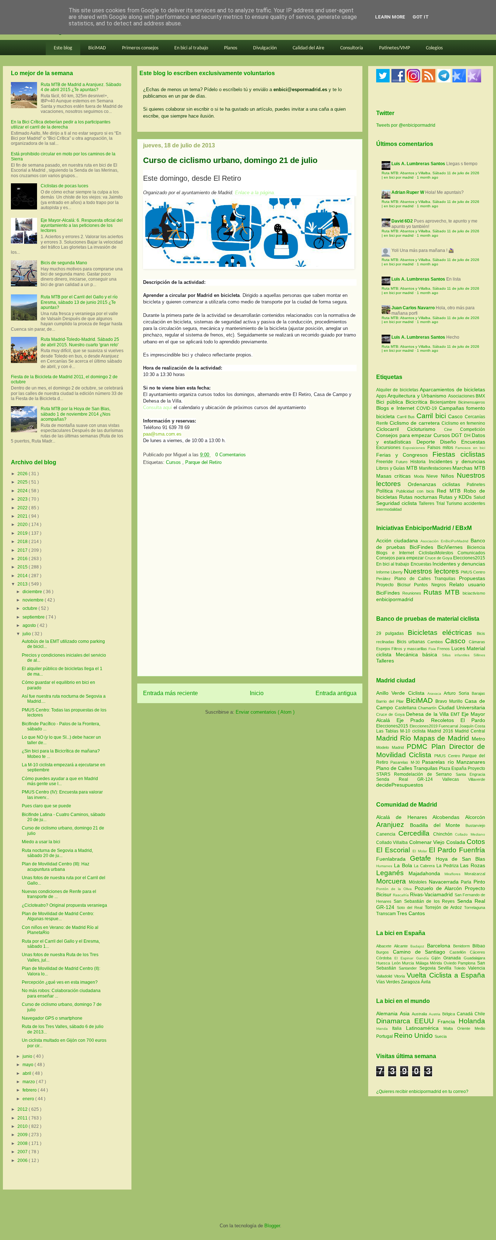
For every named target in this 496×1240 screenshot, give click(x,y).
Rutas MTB (441, 592)
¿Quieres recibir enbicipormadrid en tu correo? (422, 1091)
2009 (23, 1134)
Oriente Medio (471, 1028)
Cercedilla (415, 833)
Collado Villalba (392, 842)
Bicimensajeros (471, 402)
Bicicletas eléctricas (440, 632)
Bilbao (478, 946)
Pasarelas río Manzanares (453, 762)
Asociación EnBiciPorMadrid (444, 541)
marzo (29, 1081)
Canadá (466, 1013)
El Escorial (394, 850)
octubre (30, 608)
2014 (23, 575)
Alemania (388, 1013)
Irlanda (384, 1029)
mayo (28, 1064)
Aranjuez (393, 824)
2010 (23, 1126)
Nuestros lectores (431, 571)
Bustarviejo (475, 825)
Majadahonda (426, 873)
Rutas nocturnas (419, 497)
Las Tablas (388, 731)
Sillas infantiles (455, 655)
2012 (23, 1109)
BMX (480, 396)
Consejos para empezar (405, 435)
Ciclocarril (391, 429)
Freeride (386, 461)
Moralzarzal (474, 874)
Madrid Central (470, 731)
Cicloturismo (425, 429)
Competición (472, 429)
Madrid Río (395, 738)
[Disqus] (250, 573)
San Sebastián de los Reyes (425, 901)
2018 (23, 541)
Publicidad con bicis (416, 491)
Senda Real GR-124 (409, 779)
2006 (23, 1160)
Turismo (455, 503)
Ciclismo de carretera (416, 423)
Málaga (423, 963)
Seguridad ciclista (397, 503)
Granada (453, 957)
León (397, 963)
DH (468, 435)
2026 (23, 473)
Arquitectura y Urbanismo (417, 396)
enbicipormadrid (394, 599)
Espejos (383, 648)
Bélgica (449, 1014)
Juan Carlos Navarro (413, 307)
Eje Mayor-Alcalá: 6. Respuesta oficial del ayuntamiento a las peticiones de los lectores (82, 225)
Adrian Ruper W (407, 192)
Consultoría (351, 48)
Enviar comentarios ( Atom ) (265, 712)
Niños (449, 476)
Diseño (450, 442)
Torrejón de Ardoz (444, 907)
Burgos (384, 952)
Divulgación (265, 48)
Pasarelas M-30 (406, 762)
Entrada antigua (336, 693)
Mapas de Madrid (443, 738)
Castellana (406, 707)
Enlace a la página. (255, 192)
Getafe (423, 858)
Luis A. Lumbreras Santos (418, 163)
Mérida (437, 963)
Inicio (257, 693)
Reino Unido (414, 1035)
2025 (23, 482)
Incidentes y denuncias (457, 461)
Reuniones (411, 593)
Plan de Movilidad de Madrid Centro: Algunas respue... (58, 916)
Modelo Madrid (391, 747)
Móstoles (419, 882)
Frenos (443, 648)
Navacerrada (445, 882)
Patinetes (476, 484)
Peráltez (383, 578)
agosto (30, 625)
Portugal (385, 1036)
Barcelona (440, 946)
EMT (456, 714)
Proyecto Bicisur (393, 584)
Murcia (409, 963)
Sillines (479, 655)
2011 (23, 1118)
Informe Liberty (389, 572)
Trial (441, 503)
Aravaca (435, 694)
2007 (23, 1151)
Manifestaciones (436, 468)
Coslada (456, 842)
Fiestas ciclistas (458, 454)
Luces (458, 648)
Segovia (428, 968)
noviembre (34, 600)
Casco (456, 416)
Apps (381, 396)
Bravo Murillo (450, 701)
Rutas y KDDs (456, 497)
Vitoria (400, 976)
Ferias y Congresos (404, 455)
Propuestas (472, 578)
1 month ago (427, 177)
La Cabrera (425, 866)
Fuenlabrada (393, 859)
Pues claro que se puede (46, 805)
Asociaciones (462, 396)
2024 (23, 490)
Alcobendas (448, 817)
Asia (406, 1013)
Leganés (392, 873)
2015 (23, 567)
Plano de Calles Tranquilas (424, 578)
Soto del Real (410, 907)
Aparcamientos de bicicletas (452, 389)
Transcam (386, 913)
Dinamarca (395, 1021)
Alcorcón (475, 817)
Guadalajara (474, 958)
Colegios (434, 48)
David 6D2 (402, 221)
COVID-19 (427, 408)
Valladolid (385, 976)
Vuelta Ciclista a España (446, 975)
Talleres (427, 503)
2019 (23, 533)
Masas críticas (395, 476)
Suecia (441, 1036)
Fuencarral (449, 726)
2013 (23, 584)
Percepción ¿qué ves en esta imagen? (60, 982)
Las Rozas (472, 865)
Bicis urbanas (411, 641)
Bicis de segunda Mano (64, 262)
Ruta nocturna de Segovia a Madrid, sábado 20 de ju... (57, 853)
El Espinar (405, 958)
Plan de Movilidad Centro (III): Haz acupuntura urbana (55, 866)
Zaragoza (411, 981)
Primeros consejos (140, 48)
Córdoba (385, 958)
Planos (230, 48)
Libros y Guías (391, 468)
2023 (23, 499)
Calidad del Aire (308, 48)
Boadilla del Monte (437, 825)
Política (386, 491)
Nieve (433, 476)
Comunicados (471, 552)
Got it (420, 17)
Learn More (390, 17)
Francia (448, 1021)
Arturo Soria (458, 693)
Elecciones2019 (424, 726)
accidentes (474, 503)
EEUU (426, 1021)
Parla (467, 882)
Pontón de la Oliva (395, 889)
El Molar (420, 851)
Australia (420, 1014)
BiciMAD (97, 48)
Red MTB (450, 491)
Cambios (435, 642)
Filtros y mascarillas (409, 648)
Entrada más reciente (170, 693)
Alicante (402, 946)
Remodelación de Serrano (424, 774)
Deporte (428, 442)
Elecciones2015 (469, 557)
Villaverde (476, 779)
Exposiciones (415, 448)
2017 (23, 550)
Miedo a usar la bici (41, 841)
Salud (479, 497)
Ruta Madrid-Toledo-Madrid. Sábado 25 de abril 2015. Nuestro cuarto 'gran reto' (80, 342)
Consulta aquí (157, 407)
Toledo (461, 968)
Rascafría (401, 895)
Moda (420, 476)
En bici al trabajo (191, 48)
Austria (435, 1014)
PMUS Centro (473, 572)
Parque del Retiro (203, 462)
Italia (399, 1028)
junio (28, 1056)
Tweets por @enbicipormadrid (405, 125)
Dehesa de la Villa (428, 714)
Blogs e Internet (396, 408)
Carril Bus (406, 417)
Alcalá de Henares (404, 817)
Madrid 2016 (441, 731)
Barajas (478, 693)
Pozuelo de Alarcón (440, 888)
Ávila (426, 981)
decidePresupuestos (399, 785)
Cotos (476, 841)
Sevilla (446, 968)
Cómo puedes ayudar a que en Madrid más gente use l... (60, 781)
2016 (23, 558)
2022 (23, 507)
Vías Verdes (388, 981)
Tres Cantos (411, 913)
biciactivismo (474, 593)
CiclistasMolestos (436, 552)
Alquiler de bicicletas (398, 389)
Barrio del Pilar (391, 701)
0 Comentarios (230, 454)
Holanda (472, 1021)
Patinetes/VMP (394, 48)
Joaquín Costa (472, 726)
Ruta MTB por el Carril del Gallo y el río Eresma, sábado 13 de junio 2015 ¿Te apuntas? (79, 302)
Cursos (174, 462)
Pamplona (467, 963)
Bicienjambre (444, 402)
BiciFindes (421, 547)
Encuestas (473, 442)
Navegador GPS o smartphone (52, 1018)
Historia (419, 461)
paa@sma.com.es (162, 434)
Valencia (476, 968)
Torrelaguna (474, 907)
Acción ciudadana (397, 540)
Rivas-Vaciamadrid (432, 894)
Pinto (479, 882)
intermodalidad (389, 509)
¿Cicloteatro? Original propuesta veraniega (64, 905)
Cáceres (477, 952)
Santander (409, 968)
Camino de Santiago (421, 952)
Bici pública (391, 402)
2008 (23, 1143)
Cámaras (477, 642)
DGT (457, 435)
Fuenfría (472, 850)
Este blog (63, 48)
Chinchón (444, 834)
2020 (23, 524)
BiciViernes (450, 547)
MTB (412, 468)
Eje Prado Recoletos (428, 720)
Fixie (432, 649)
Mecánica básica (416, 654)
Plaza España (453, 768)
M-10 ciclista (413, 731)
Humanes (385, 866)
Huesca (384, 963)
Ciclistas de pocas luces (64, 185)
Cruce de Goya (438, 558)
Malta (450, 1028)
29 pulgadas (390, 633)
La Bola (404, 865)
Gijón (437, 958)
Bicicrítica (418, 402)
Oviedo (451, 963)
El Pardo (472, 720)
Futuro (403, 462)
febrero (30, 1090)
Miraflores (454, 874)
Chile (480, 1013)
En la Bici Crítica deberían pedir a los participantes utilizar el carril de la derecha (60, 124)
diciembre (33, 591)
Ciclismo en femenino (463, 423)
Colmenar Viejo (427, 842)
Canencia (387, 834)
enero (29, 1098)
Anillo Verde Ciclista (401, 693)
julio (27, 633)
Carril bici (432, 416)
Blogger (272, 1225)
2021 (23, 516)
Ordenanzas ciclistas (437, 484)
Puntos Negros (430, 584)
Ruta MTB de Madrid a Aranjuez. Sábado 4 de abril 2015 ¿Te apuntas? (81, 87)
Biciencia (476, 547)
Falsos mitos (441, 447)
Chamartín (428, 708)
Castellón (460, 952)
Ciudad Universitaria (461, 707)
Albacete (385, 946)
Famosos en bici (470, 448)
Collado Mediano (470, 834)
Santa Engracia (470, 774)
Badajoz (418, 946)
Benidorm (462, 946)
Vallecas (455, 779)
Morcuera (392, 881)
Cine (452, 429)
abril (27, 1073)
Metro (478, 739)
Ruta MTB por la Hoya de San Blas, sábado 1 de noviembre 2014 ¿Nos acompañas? (75, 414)
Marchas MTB (468, 468)
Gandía (424, 958)
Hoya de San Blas (460, 859)
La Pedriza (448, 865)
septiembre (34, 617)
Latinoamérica (424, 1028)
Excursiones (389, 447)
